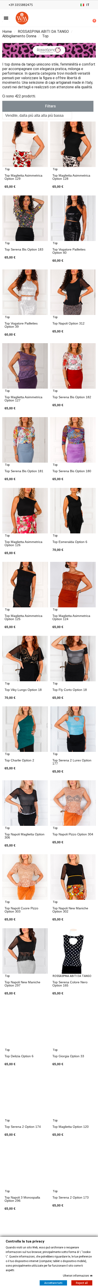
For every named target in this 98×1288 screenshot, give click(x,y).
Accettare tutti (53, 1282)
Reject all (82, 1282)
